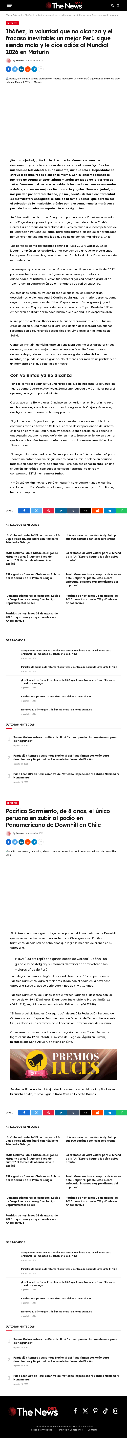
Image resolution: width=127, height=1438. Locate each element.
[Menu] (9, 5)
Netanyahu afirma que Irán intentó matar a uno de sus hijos (56, 709)
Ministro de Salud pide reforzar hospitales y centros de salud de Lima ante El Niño (69, 667)
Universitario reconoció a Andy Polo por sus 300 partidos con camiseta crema (92, 537)
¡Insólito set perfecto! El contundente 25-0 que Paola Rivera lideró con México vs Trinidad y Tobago (33, 539)
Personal (20, 60)
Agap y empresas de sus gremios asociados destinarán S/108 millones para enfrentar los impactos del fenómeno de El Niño (66, 652)
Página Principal (14, 15)
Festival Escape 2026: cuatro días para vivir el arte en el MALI (56, 696)
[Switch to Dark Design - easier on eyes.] (118, 5)
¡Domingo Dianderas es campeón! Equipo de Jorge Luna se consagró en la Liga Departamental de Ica (33, 599)
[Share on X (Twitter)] (15, 69)
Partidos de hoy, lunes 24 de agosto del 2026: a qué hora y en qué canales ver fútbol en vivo (32, 617)
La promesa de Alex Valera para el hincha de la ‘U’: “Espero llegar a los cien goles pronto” (93, 556)
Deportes (12, 23)
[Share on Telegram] (34, 69)
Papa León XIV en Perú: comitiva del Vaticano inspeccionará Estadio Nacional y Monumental (66, 775)
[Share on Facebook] (8, 69)
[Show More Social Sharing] (40, 69)
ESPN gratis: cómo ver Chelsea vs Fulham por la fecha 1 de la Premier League (33, 576)
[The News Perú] (63, 5)
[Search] (112, 5)
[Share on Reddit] (28, 69)
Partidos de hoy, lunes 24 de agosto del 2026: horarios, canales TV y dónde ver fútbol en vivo (92, 599)
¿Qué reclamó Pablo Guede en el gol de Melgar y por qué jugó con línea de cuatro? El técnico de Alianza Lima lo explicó (32, 558)
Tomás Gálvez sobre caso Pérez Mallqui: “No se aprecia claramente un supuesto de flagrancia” (66, 739)
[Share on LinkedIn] (21, 69)
